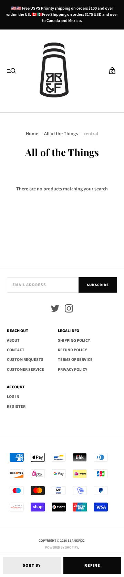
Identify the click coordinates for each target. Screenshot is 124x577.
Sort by (32, 565)
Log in (13, 397)
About (13, 340)
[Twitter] (55, 309)
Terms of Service (75, 360)
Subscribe (98, 284)
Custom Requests (25, 360)
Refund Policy (72, 350)
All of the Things (61, 133)
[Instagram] (69, 309)
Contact (15, 350)
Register (16, 407)
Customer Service (25, 370)
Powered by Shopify (61, 547)
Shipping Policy (74, 340)
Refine (92, 565)
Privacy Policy (72, 370)
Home (32, 133)
